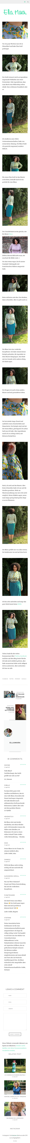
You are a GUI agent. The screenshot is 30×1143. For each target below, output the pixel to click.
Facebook (23, 656)
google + (24, 678)
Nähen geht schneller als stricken (9, 709)
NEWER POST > (10, 705)
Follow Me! (15, 1135)
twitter (11, 678)
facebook (5, 678)
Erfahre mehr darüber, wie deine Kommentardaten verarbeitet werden (14, 1048)
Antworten (23, 764)
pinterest (17, 678)
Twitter (17, 656)
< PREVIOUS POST (20, 692)
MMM (19, 604)
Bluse (11, 234)
